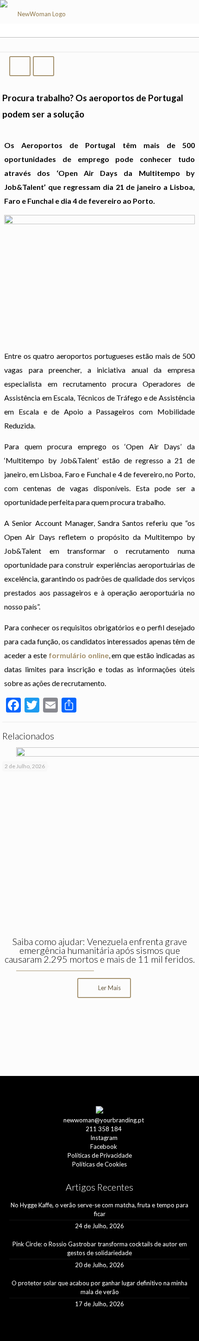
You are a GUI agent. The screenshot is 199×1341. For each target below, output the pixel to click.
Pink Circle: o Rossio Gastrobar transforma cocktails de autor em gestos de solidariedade (99, 1248)
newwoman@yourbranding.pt (103, 1120)
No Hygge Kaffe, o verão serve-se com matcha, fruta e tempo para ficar (99, 1209)
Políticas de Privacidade (100, 1155)
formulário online (79, 655)
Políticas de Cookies (99, 1164)
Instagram (104, 1137)
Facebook (103, 1146)
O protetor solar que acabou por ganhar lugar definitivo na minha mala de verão (99, 1287)
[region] (99, 1038)
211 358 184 (104, 1129)
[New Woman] (37, 16)
